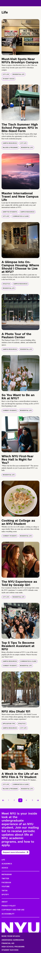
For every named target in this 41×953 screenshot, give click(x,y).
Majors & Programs (10, 147)
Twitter (5, 878)
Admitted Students (10, 212)
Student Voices (8, 79)
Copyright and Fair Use (13, 910)
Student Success (10, 950)
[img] (20, 37)
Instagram (7, 874)
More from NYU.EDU (11, 936)
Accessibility (8, 914)
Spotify (5, 894)
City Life (6, 74)
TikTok (4, 891)
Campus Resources (10, 143)
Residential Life (18, 74)
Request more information (14, 852)
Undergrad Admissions (13, 940)
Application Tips (9, 723)
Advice (5, 868)
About (5, 902)
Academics (7, 864)
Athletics (6, 284)
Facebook (6, 882)
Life (3, 860)
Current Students (10, 410)
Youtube (6, 886)
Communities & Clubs (21, 216)
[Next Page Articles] (37, 800)
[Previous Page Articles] (3, 800)
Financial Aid (8, 943)
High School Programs (13, 947)
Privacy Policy (9, 906)
